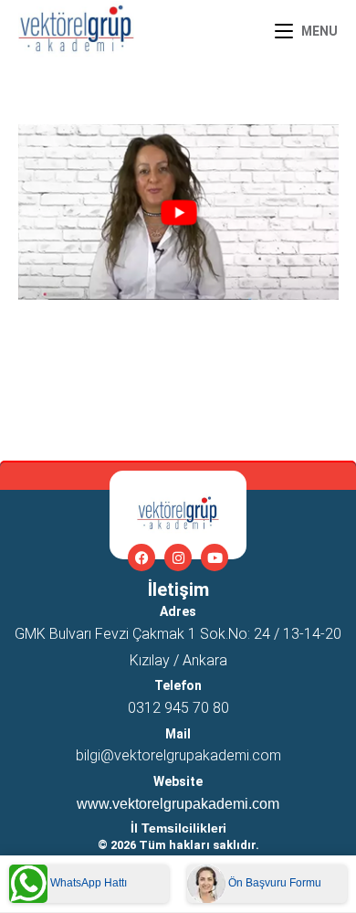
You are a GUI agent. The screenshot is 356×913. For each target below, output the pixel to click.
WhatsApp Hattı (87, 882)
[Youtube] (214, 557)
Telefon (178, 685)
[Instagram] (178, 557)
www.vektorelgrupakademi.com (178, 804)
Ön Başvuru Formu (273, 882)
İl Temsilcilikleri (178, 828)
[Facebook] (141, 557)
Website (178, 781)
